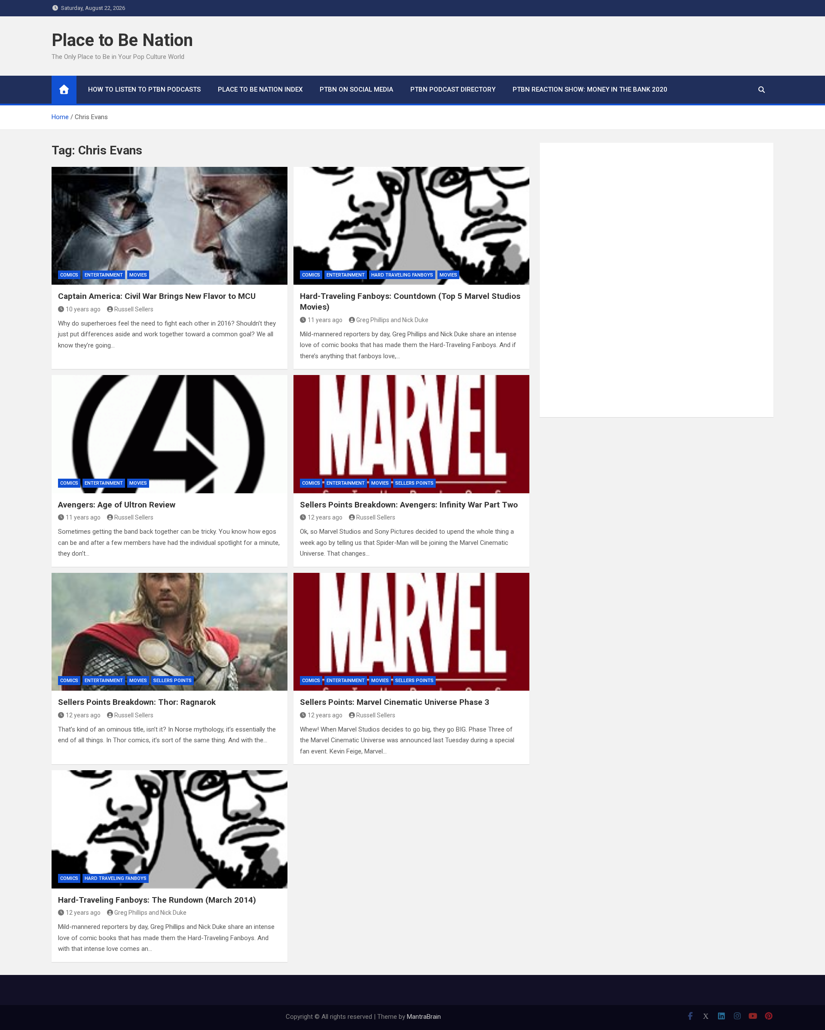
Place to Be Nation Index (260, 89)
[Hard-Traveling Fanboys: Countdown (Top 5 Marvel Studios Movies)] (411, 226)
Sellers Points (414, 483)
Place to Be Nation (122, 40)
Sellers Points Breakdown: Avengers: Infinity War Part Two (409, 505)
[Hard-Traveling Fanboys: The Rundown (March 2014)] (169, 829)
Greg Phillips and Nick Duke (392, 320)
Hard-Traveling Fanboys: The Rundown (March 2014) (157, 900)
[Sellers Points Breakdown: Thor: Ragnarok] (169, 632)
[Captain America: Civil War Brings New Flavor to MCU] (169, 226)
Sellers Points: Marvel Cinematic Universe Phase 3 (394, 702)
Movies (138, 275)
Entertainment (104, 275)
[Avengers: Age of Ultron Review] (169, 434)
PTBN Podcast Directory (452, 89)
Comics (69, 275)
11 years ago (325, 320)
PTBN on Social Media (356, 89)
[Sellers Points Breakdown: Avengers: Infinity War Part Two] (411, 434)
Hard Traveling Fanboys (402, 275)
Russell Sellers (133, 309)
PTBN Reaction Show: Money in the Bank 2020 (590, 89)
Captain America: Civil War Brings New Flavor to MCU (157, 296)
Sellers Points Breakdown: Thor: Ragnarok (137, 702)
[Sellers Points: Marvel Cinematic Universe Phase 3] (411, 632)
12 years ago (325, 517)
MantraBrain (424, 1017)
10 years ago (83, 309)
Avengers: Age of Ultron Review (116, 505)
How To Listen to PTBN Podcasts (144, 89)
